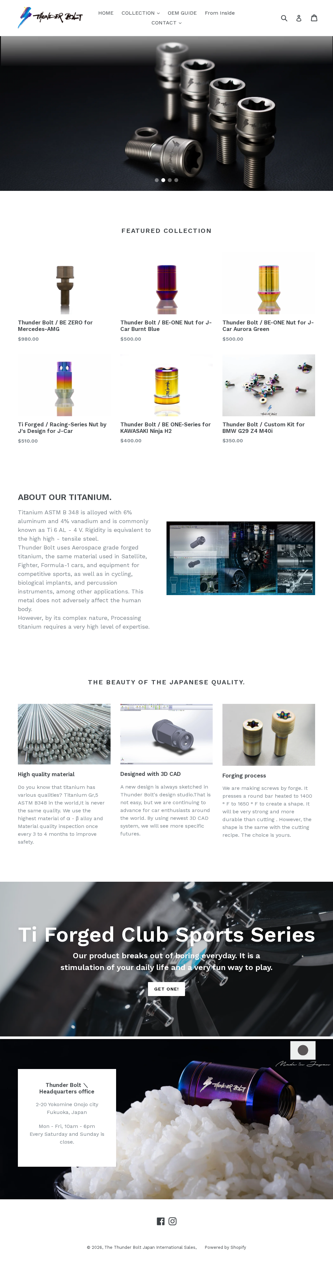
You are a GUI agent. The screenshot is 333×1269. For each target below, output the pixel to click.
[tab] (157, 180)
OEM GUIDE (182, 13)
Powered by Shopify (225, 1247)
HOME (105, 13)
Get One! (166, 988)
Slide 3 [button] (170, 180)
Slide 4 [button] (176, 180)
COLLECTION (142, 12)
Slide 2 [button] (163, 180)
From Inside (220, 13)
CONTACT (168, 22)
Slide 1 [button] (157, 180)
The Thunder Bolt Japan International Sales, (150, 1247)
